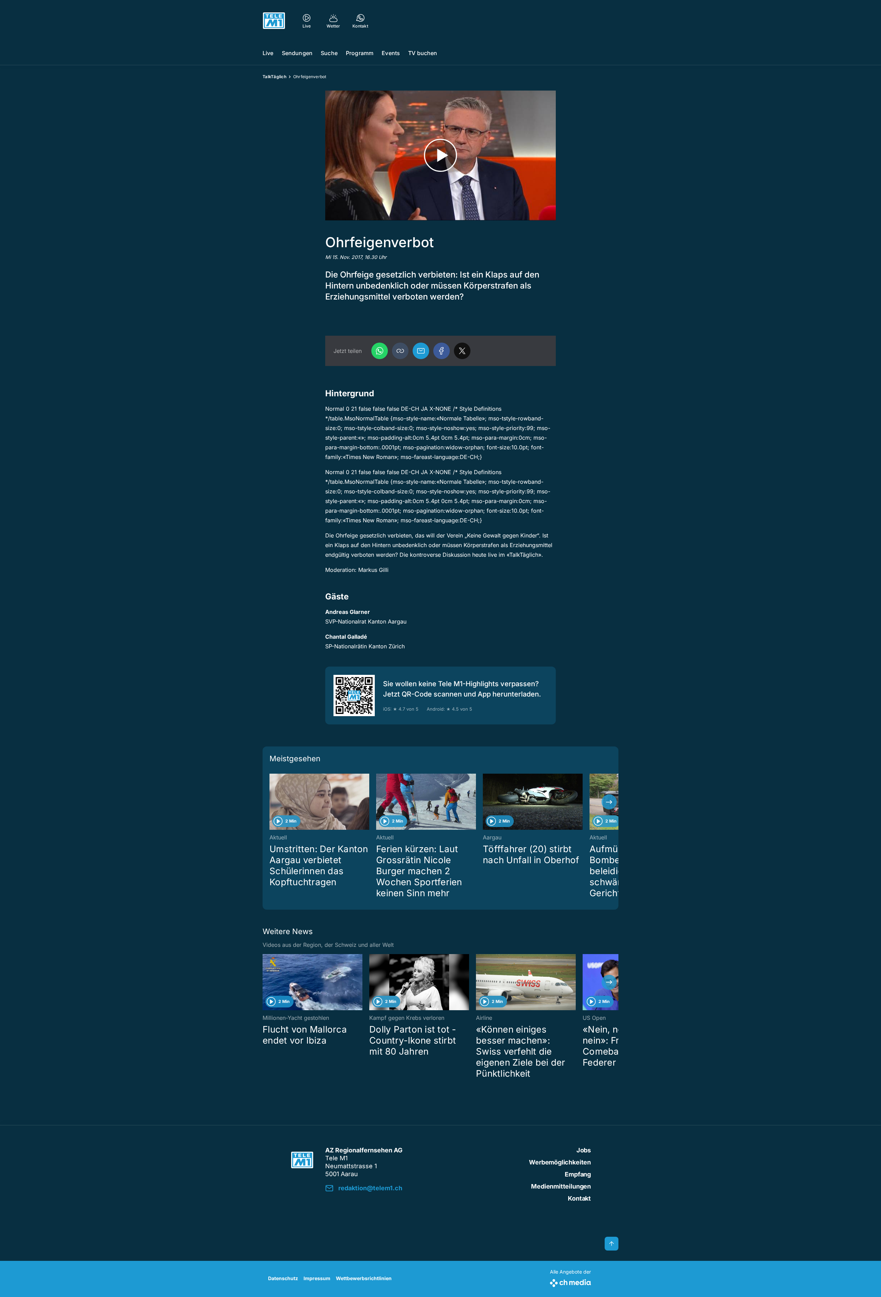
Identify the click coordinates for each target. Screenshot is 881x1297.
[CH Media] (570, 1281)
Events (391, 53)
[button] (400, 351)
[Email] (421, 351)
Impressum (317, 1278)
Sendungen (297, 53)
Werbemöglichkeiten (560, 1162)
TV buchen (422, 53)
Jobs (583, 1150)
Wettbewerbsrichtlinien (364, 1278)
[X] (462, 351)
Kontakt (579, 1198)
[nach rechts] (609, 801)
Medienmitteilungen (561, 1186)
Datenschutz (283, 1278)
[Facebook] (441, 351)
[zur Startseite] (274, 20)
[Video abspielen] (440, 155)
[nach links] (271, 801)
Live (268, 53)
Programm (359, 53)
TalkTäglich (274, 76)
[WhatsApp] (379, 351)
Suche (329, 53)
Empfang (578, 1174)
